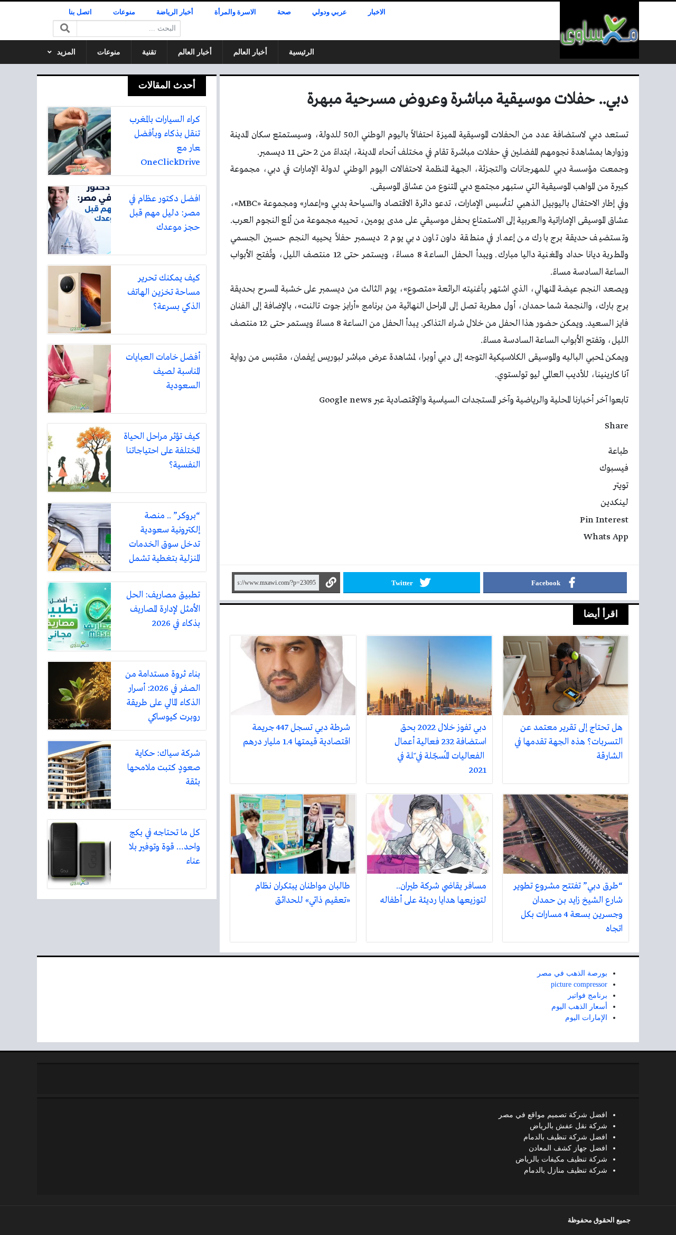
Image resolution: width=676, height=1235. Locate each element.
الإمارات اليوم (586, 1018)
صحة (284, 12)
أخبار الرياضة (174, 12)
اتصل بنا (80, 12)
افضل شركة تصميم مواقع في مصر (553, 1115)
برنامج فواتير (587, 995)
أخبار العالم (250, 52)
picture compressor (579, 984)
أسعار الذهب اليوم (579, 1007)
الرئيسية (301, 52)
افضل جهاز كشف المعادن (568, 1148)
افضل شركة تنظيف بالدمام (565, 1137)
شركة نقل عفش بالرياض (568, 1126)
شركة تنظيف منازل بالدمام (565, 1170)
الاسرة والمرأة (235, 12)
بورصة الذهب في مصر (572, 973)
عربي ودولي (329, 12)
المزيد (66, 52)
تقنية (149, 52)
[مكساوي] (599, 30)
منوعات (124, 12)
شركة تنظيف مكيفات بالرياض (561, 1159)
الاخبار (377, 12)
